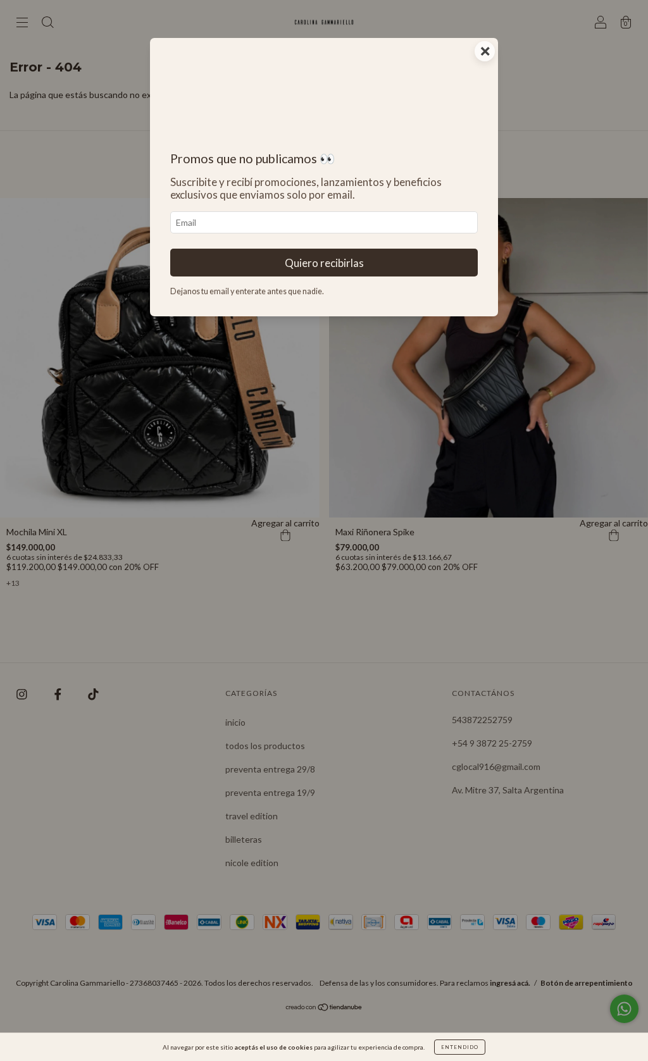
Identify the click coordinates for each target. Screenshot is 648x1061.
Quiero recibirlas (324, 263)
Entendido (459, 1047)
